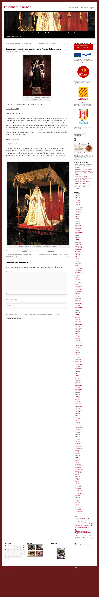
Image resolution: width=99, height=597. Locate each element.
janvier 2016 (78, 403)
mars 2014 (77, 441)
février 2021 (78, 298)
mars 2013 (77, 462)
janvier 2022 (78, 284)
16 (17, 552)
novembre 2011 (78, 490)
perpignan (90, 536)
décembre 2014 (78, 425)
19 (5, 554)
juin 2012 (77, 478)
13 (8, 552)
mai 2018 (77, 354)
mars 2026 (77, 202)
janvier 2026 (78, 206)
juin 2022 (77, 275)
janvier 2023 (78, 265)
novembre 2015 (78, 406)
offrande (86, 536)
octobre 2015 (78, 408)
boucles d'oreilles (86, 518)
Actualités (48, 33)
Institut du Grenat (17, 7)
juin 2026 (77, 197)
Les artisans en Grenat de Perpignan (69, 33)
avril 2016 (77, 398)
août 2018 (77, 350)
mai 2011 (77, 500)
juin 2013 (77, 457)
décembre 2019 (78, 323)
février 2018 (78, 359)
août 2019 (77, 330)
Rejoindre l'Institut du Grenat (80, 152)
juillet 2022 (77, 274)
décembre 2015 (78, 405)
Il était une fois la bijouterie (13, 33)
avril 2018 (77, 356)
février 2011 (78, 506)
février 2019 (78, 340)
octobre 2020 (78, 305)
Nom (7, 293)
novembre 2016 (78, 385)
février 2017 (78, 380)
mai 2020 (77, 314)
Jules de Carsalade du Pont (87, 534)
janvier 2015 (78, 424)
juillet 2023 (77, 255)
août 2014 (77, 432)
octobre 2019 (78, 326)
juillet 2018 (77, 352)
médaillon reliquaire (79, 536)
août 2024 (77, 234)
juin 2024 (77, 237)
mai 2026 (77, 199)
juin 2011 (77, 499)
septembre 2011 (78, 493)
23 (17, 554)
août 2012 (77, 474)
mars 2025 (77, 221)
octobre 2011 (78, 492)
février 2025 (78, 223)
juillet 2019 (77, 331)
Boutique (40, 33)
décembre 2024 (78, 227)
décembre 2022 (78, 267)
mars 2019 (77, 338)
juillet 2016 (77, 392)
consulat (87, 523)
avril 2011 (77, 502)
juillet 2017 (77, 371)
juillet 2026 (77, 195)
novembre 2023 (78, 248)
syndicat (87, 538)
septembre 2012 (78, 473)
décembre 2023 (78, 246)
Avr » (9, 558)
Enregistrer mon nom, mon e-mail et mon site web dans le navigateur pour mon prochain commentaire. (33, 314)
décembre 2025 (78, 207)
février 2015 (78, 422)
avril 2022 (77, 279)
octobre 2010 (78, 513)
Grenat (87, 527)
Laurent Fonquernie (25, 51)
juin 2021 (77, 295)
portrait (77, 538)
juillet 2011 (77, 497)
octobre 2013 (78, 450)
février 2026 (78, 204)
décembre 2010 (78, 509)
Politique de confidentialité (13, 37)
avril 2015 (77, 418)
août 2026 (77, 193)
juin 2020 (77, 312)
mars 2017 (77, 378)
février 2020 (78, 319)
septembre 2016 (78, 389)
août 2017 (77, 370)
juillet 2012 (77, 476)
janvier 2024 (78, 244)
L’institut (55, 33)
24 (20, 554)
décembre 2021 (78, 286)
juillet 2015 (77, 413)
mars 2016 (77, 399)
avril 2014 (77, 439)
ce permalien (51, 251)
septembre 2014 (78, 431)
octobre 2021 (78, 289)
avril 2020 (77, 316)
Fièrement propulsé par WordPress (85, 568)
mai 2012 (77, 480)
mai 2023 (77, 258)
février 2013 (78, 464)
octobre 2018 (78, 347)
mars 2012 (77, 483)
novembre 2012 (78, 469)
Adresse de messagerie (12, 299)
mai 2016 (77, 396)
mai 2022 (77, 277)
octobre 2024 (78, 230)
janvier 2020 (78, 321)
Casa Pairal (81, 520)
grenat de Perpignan (81, 530)
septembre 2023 (78, 251)
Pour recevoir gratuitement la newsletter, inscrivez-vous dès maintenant (81, 47)
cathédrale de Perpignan (81, 522)
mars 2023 (77, 262)
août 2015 (77, 412)
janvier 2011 (78, 507)
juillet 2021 (77, 293)
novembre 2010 (78, 511)
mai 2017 (77, 375)
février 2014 (78, 443)
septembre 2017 (78, 368)
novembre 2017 (78, 364)
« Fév (5, 558)
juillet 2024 (77, 235)
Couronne (86, 525)
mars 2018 (77, 357)
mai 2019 (77, 335)
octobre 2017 (78, 366)
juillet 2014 (77, 434)
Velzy (91, 538)
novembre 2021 (78, 288)
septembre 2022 (78, 272)
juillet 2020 (77, 310)
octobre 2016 (78, 387)
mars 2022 (77, 281)
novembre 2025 (78, 209)
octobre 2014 (78, 429)
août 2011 (77, 495)
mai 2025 (77, 218)
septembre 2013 (78, 452)
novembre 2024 (78, 228)
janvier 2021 (78, 300)
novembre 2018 (78, 345)
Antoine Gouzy (78, 518)
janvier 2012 (78, 487)
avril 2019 (77, 337)
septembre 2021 (78, 291)
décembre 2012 (78, 467)
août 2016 (77, 391)
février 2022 (78, 282)
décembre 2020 (78, 302)
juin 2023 (77, 256)
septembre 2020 (78, 307)
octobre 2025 (78, 211)
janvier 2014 (78, 445)
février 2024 (78, 242)
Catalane (86, 520)
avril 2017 (77, 377)
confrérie (83, 523)
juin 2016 (77, 394)
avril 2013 (77, 460)
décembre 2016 (78, 384)
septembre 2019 (78, 328)
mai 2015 (77, 417)
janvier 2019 (78, 342)
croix (91, 525)
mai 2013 (77, 459)
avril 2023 (77, 260)
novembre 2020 (78, 303)
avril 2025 (77, 220)
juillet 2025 (77, 214)
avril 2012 (77, 481)
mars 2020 (77, 317)
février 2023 (78, 263)
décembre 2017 (78, 363)
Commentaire (9, 271)
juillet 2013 (77, 455)
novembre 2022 (78, 268)
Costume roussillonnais (29, 33)
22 (14, 554)
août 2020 (77, 309)
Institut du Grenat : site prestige (82, 545)
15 (14, 552)
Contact (84, 33)
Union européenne (88, 60)
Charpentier (78, 524)
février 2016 (78, 401)
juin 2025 (77, 216)
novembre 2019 (78, 324)
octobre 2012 (78, 471)
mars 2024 (77, 241)
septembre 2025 (78, 213)
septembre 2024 (78, 232)
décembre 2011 (78, 488)
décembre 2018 (78, 343)
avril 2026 (77, 200)
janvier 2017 (78, 382)
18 (23, 552)
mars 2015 (77, 420)
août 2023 (77, 253)
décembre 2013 (78, 446)
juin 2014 (77, 436)
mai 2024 (77, 239)
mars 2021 (77, 296)
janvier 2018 (78, 361)
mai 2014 (77, 438)
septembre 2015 (78, 410)
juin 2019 (77, 333)
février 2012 (78, 485)
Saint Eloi (82, 538)
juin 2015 (77, 415)
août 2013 (77, 453)
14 (11, 552)
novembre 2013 (78, 448)
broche (76, 520)
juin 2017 (77, 373)
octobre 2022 (78, 270)
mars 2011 (77, 504)
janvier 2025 (78, 225)
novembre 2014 (78, 427)
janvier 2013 (78, 466)
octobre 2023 (78, 249)
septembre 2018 (78, 349)
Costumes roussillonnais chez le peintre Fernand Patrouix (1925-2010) (83, 178)
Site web (8, 305)
